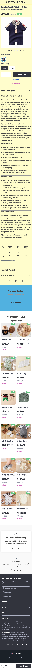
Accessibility (25, 657)
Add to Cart (24, 666)
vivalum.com (5, 622)
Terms (17, 657)
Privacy (20, 657)
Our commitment (6, 632)
